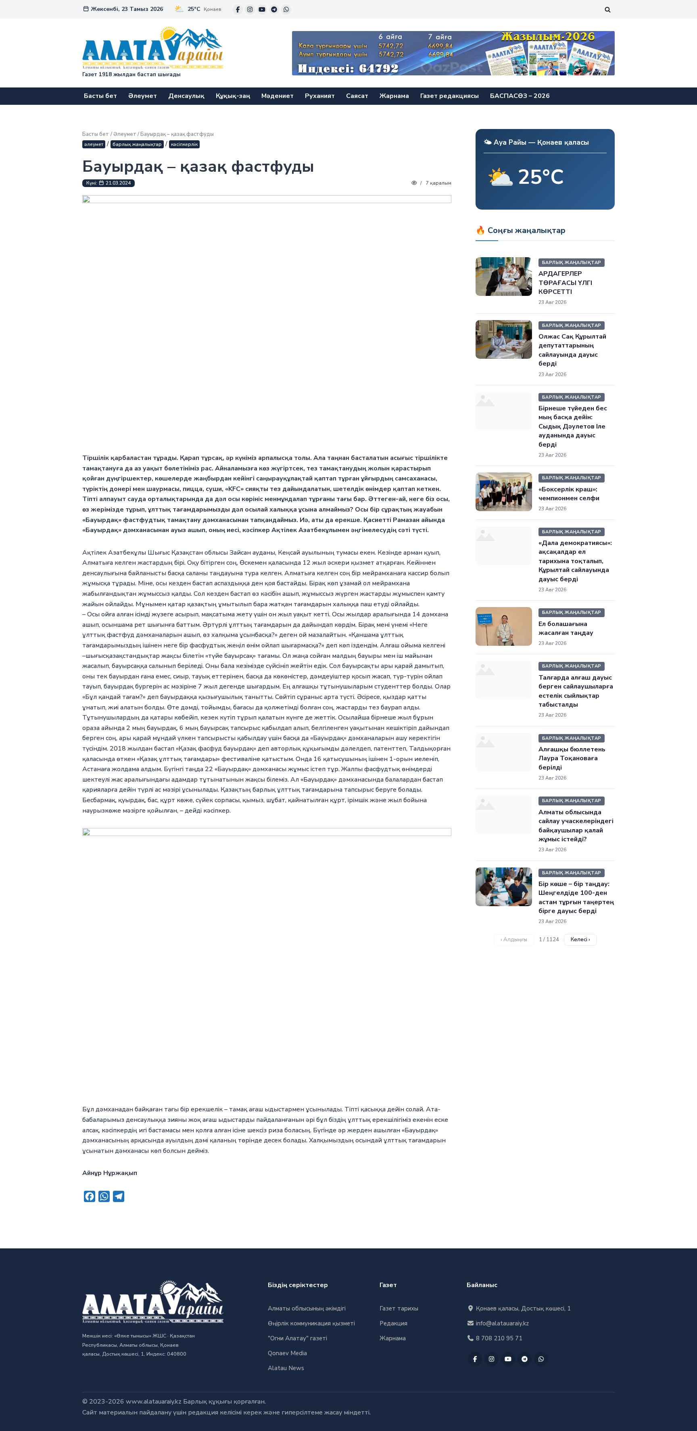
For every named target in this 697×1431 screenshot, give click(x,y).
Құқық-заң (233, 96)
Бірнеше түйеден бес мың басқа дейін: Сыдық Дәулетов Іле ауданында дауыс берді (572, 426)
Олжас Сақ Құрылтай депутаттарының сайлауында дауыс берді (572, 350)
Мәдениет (277, 96)
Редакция (393, 1323)
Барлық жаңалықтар (137, 144)
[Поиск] (608, 9)
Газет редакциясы (449, 96)
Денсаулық (186, 96)
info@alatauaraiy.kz (501, 1323)
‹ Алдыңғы (514, 939)
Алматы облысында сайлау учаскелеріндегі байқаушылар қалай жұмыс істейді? (576, 826)
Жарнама (394, 96)
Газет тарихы (399, 1308)
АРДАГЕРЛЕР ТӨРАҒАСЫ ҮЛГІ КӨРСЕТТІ (565, 282)
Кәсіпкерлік (184, 144)
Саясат (357, 96)
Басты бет (100, 96)
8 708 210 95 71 (498, 1338)
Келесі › (580, 939)
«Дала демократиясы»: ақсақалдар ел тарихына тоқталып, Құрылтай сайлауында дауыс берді (575, 561)
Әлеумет (142, 96)
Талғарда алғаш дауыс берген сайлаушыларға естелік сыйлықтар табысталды (575, 691)
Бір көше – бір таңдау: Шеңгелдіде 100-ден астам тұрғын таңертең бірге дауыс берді (576, 897)
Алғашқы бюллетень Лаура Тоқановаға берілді (571, 758)
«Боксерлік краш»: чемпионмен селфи (568, 494)
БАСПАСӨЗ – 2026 (520, 96)
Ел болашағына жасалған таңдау (565, 628)
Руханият (320, 96)
